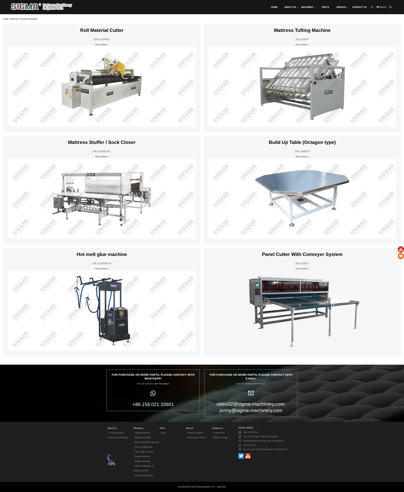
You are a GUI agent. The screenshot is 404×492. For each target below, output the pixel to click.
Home (5, 19)
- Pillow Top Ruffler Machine (146, 442)
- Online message (220, 437)
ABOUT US (290, 7)
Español (382, 7)
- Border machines (142, 456)
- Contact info (218, 433)
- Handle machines (142, 461)
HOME (274, 7)
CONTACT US (359, 7)
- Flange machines (142, 433)
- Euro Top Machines (143, 447)
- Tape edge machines (144, 452)
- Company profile (115, 433)
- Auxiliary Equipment (143, 475)
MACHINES (307, 7)
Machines (14, 19)
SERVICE (341, 7)
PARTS (325, 7)
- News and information (117, 437)
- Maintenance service (196, 437)
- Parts (163, 433)
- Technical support (194, 433)
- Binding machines (142, 437)
